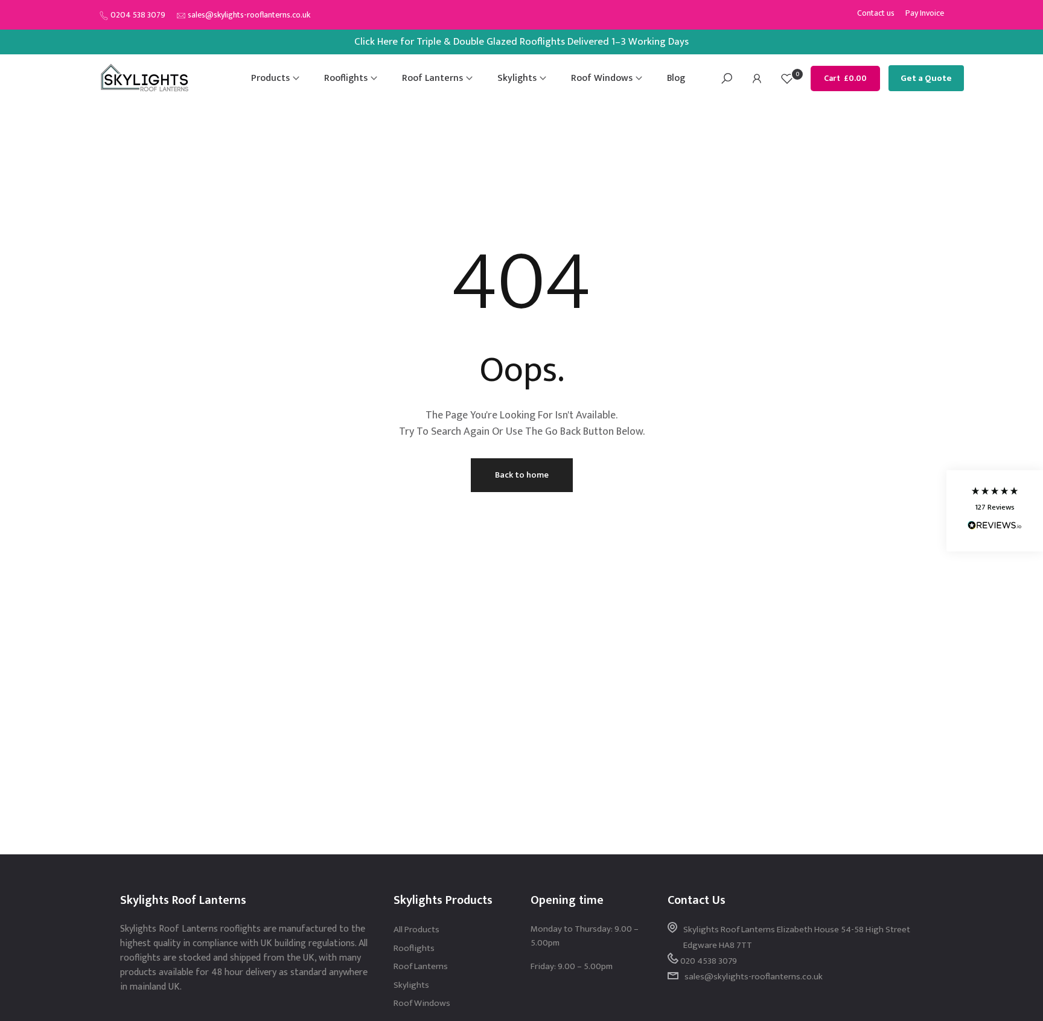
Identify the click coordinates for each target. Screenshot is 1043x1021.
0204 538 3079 (137, 15)
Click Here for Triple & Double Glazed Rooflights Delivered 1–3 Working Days (521, 41)
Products (270, 78)
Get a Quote (926, 78)
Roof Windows (602, 78)
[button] (994, 510)
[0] (787, 78)
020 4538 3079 (708, 960)
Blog (676, 78)
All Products (416, 929)
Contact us (876, 13)
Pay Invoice (924, 13)
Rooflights (346, 78)
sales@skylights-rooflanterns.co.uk (249, 15)
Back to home (522, 474)
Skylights (517, 78)
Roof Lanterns (432, 78)
